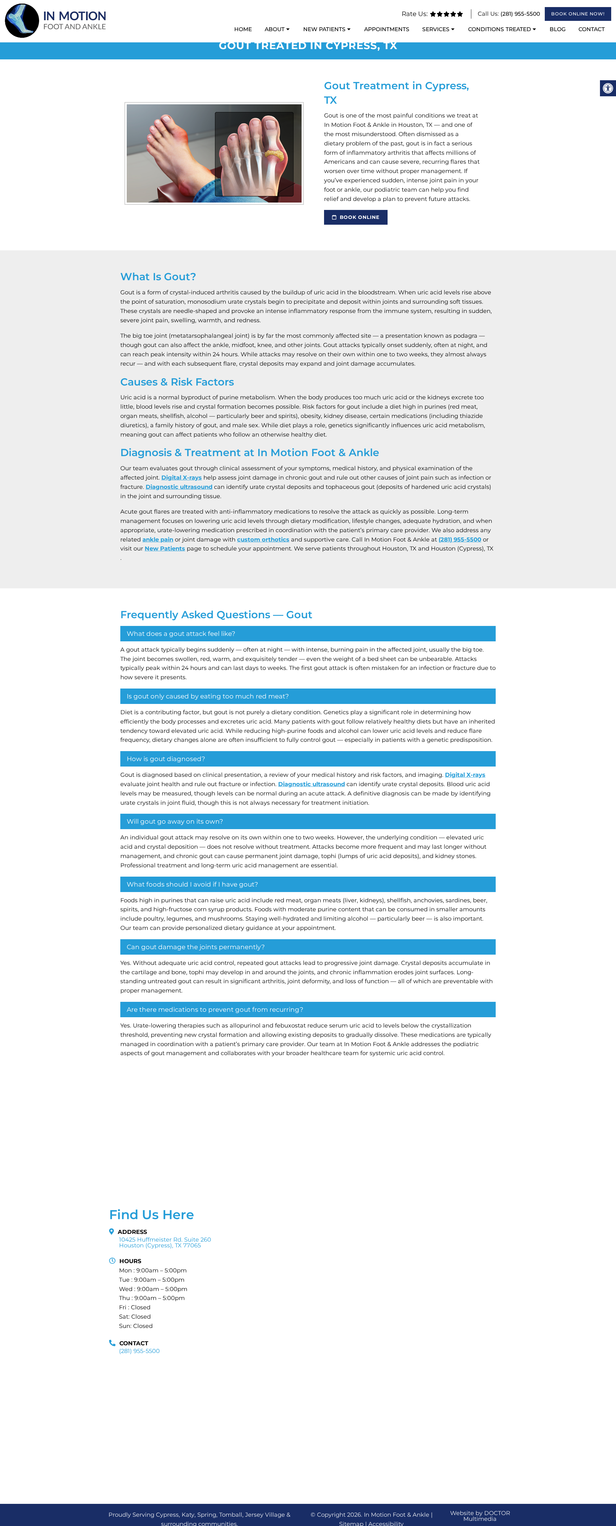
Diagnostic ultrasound (179, 486)
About (275, 29)
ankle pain (157, 539)
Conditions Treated (499, 29)
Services (435, 29)
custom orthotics (263, 539)
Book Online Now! (578, 14)
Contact (591, 29)
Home (243, 29)
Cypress (167, 1515)
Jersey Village (265, 1515)
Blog (558, 29)
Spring (206, 1515)
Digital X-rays (181, 477)
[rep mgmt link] (460, 14)
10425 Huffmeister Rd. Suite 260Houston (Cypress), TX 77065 (165, 1242)
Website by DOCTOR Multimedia (480, 1516)
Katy (188, 1515)
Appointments (386, 29)
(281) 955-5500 (520, 14)
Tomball (230, 1515)
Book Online (359, 217)
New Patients (324, 29)
